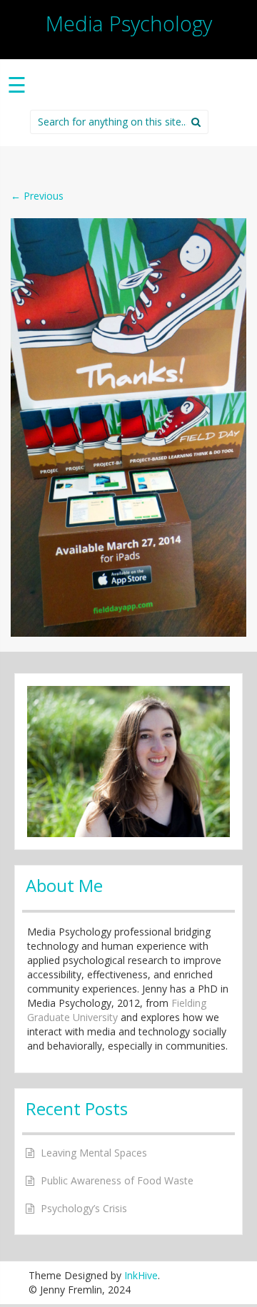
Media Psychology (129, 23)
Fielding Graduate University (116, 1010)
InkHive (141, 1275)
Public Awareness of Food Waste (117, 1180)
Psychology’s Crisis (84, 1208)
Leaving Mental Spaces (94, 1152)
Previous (37, 196)
